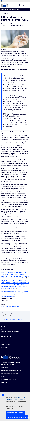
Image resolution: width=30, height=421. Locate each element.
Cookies (3, 376)
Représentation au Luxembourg (10, 306)
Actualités (5, 13)
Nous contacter (5, 367)
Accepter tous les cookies (15, 412)
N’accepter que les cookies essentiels (17, 417)
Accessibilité (4, 347)
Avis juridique (4, 382)
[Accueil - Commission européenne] (5, 5)
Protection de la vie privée (8, 379)
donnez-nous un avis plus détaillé (13, 319)
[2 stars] (4, 315)
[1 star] (3, 315)
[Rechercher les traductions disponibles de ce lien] (26, 278)
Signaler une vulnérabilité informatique (11, 370)
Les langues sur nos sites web (9, 373)
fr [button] (19, 5)
